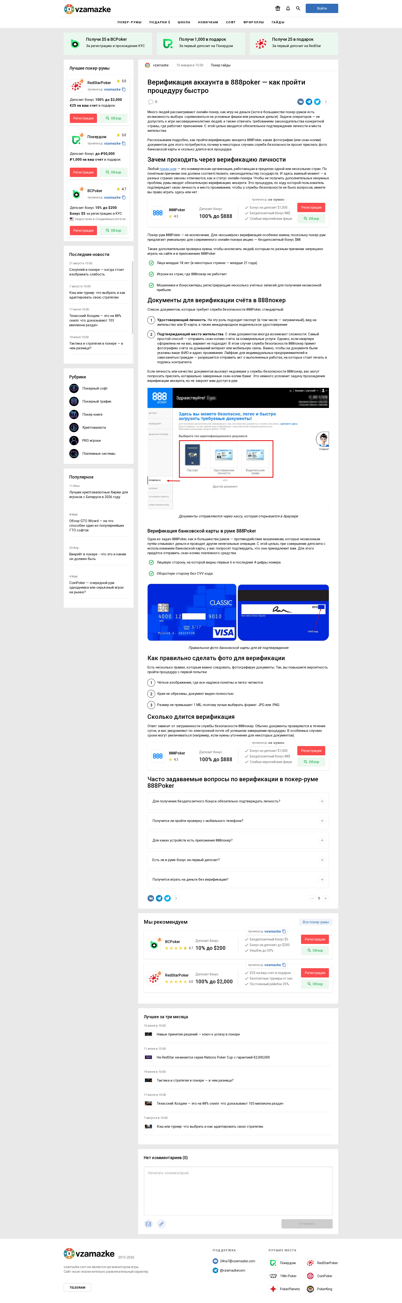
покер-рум (168, 169)
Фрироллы (253, 22)
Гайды (278, 22)
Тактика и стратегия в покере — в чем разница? (195, 1080)
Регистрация (311, 207)
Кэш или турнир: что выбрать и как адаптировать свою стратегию (210, 1126)
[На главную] (87, 9)
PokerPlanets (290, 1289)
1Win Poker (288, 1276)
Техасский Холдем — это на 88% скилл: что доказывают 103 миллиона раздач (220, 1103)
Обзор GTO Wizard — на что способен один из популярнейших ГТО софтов (96, 525)
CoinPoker (324, 1276)
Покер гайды (221, 65)
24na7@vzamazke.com (237, 1261)
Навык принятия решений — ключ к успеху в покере (198, 1034)
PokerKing (324, 1289)
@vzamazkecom (232, 1270)
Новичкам (208, 22)
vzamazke (161, 65)
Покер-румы (129, 22)
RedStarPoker (327, 1263)
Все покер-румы (316, 922)
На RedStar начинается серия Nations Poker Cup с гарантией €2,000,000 (213, 1057)
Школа (184, 22)
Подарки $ (160, 22)
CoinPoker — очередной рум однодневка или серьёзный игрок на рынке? (96, 587)
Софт (231, 22)
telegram (77, 1287)
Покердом (288, 1263)
